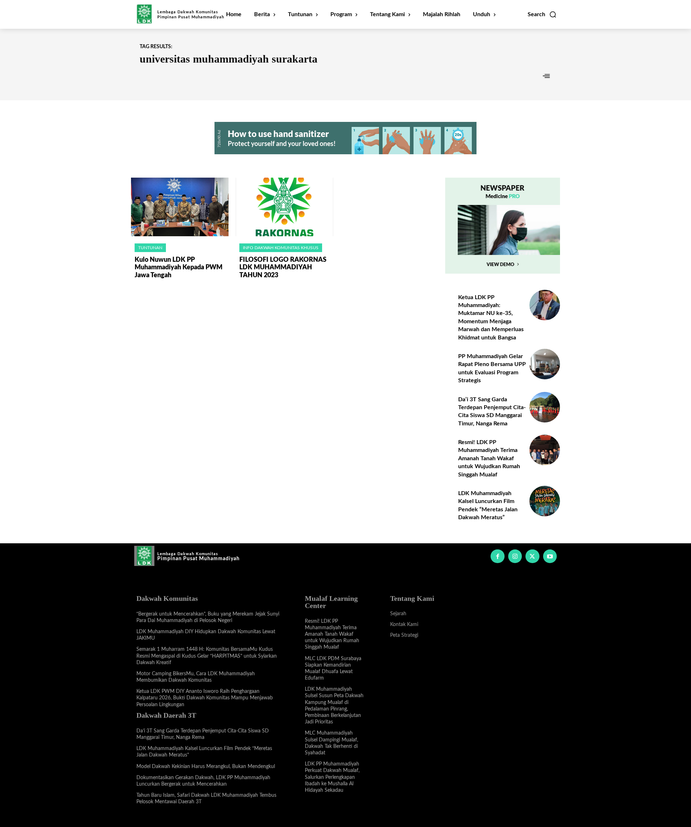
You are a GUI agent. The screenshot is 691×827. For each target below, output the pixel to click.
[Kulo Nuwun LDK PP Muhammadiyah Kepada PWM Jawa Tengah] (180, 207)
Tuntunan (150, 248)
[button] (542, 14)
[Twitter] (532, 556)
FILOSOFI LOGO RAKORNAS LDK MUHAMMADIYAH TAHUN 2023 (282, 268)
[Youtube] (550, 556)
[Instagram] (515, 556)
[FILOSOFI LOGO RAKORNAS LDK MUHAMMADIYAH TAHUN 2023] (284, 207)
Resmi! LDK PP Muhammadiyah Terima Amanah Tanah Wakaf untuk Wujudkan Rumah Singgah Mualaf (489, 458)
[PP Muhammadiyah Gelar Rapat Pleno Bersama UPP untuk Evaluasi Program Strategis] (544, 364)
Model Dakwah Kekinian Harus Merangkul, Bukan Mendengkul (205, 766)
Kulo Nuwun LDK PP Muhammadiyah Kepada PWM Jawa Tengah (178, 268)
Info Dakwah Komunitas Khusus (281, 248)
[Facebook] (497, 556)
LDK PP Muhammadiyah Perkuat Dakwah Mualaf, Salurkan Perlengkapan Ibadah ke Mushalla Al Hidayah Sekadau (332, 777)
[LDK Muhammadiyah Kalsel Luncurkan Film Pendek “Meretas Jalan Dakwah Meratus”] (544, 501)
